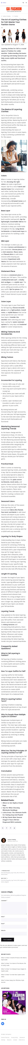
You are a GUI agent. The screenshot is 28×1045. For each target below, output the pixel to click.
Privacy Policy (14, 1037)
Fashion (16, 16)
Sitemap (3, 1040)
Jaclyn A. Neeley (12, 839)
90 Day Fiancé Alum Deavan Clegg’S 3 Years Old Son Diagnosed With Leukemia (12, 819)
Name (3, 916)
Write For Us (22, 1040)
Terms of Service (5, 1037)
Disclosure (22, 1037)
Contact (15, 1040)
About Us (9, 1040)
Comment (4, 900)
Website (3, 930)
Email (3, 923)
